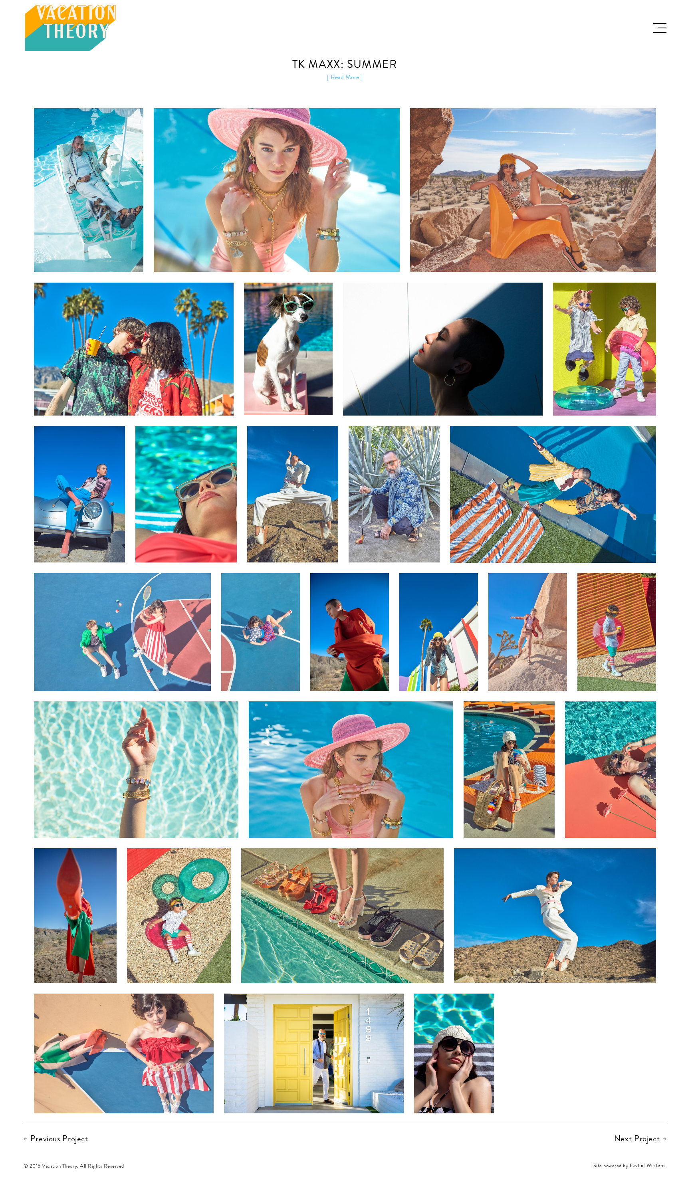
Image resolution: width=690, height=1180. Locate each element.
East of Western (647, 1166)
